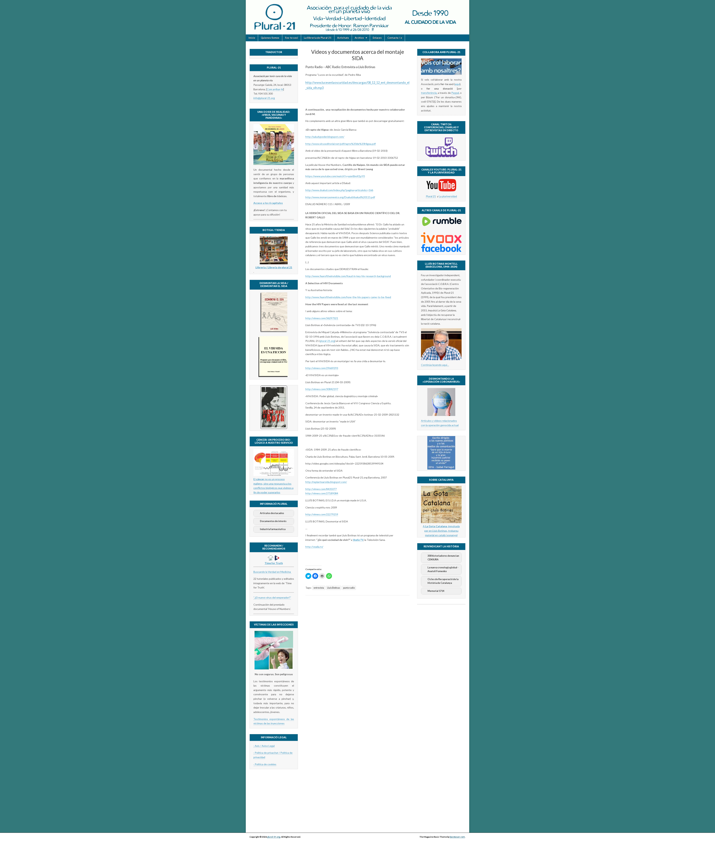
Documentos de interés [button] (273, 521)
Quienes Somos (270, 37)
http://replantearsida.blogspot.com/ (326, 481)
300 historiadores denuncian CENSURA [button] (443, 557)
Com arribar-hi (275, 89)
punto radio (349, 587)
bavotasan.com (457, 836)
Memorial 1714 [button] (436, 591)
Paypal (455, 92)
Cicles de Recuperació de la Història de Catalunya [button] (443, 581)
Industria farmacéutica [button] (272, 529)
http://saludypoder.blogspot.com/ (324, 136)
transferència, (429, 92)
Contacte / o (394, 37)
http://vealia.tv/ (314, 546)
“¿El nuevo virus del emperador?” (272, 597)
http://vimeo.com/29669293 (321, 368)
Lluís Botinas (333, 587)
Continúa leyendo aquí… (435, 364)
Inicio (252, 37)
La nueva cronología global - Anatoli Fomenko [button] (443, 569)
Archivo (359, 37)
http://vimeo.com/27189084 (321, 493)
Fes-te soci (291, 37)
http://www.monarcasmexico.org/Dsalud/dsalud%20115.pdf (340, 197)
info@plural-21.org (264, 98)
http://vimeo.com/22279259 (321, 514)
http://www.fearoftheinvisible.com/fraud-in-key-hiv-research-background (348, 276)
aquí (457, 84)
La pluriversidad (448, 196)
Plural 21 (431, 196)
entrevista (319, 587)
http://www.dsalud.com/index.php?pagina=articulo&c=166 (339, 190)
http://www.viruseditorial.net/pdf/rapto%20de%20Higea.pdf (340, 143)
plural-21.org (327, 340)
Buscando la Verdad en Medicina (272, 571)
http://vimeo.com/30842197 (321, 389)
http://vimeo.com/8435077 (321, 489)
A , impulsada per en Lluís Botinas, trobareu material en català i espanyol (441, 531)
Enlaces (377, 37)
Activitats (343, 37)
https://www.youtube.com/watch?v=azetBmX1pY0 (335, 176)
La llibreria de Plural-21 (317, 37)
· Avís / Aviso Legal (264, 745)
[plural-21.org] (357, 17)
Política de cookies (265, 764)
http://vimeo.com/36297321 (321, 318)
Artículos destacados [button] (272, 513)
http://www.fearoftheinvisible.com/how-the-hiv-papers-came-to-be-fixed (348, 297)
